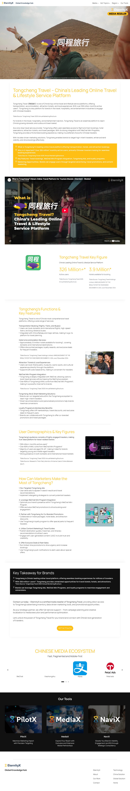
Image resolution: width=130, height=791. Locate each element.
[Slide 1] (62, 682)
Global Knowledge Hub (24, 3)
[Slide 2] (65, 682)
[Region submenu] (118, 3)
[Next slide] (122, 670)
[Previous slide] (8, 670)
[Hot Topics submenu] (109, 3)
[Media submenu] (97, 3)
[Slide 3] (68, 682)
